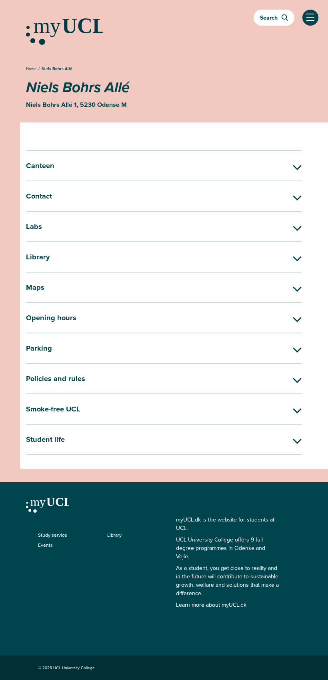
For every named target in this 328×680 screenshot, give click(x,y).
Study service (52, 535)
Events (45, 545)
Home (32, 69)
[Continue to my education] (164, 28)
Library (114, 535)
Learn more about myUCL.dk (211, 605)
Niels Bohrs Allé (57, 69)
